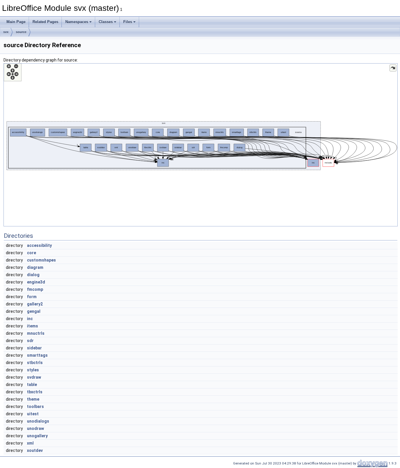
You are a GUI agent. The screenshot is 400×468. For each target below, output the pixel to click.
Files (127, 22)
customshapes (41, 260)
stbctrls (35, 362)
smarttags (37, 355)
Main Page (15, 22)
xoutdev (35, 450)
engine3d (36, 282)
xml (30, 443)
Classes (106, 22)
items (32, 326)
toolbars (35, 406)
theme (33, 399)
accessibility (39, 245)
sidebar (34, 348)
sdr (30, 340)
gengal (33, 311)
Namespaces (76, 22)
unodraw (35, 428)
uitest (33, 413)
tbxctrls (34, 392)
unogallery (37, 435)
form (32, 296)
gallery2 (35, 304)
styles (33, 370)
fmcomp (35, 289)
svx (5, 32)
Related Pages (45, 22)
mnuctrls (36, 333)
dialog (33, 274)
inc (30, 318)
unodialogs (38, 421)
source (21, 32)
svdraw (34, 377)
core (31, 252)
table (32, 384)
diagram (35, 267)
